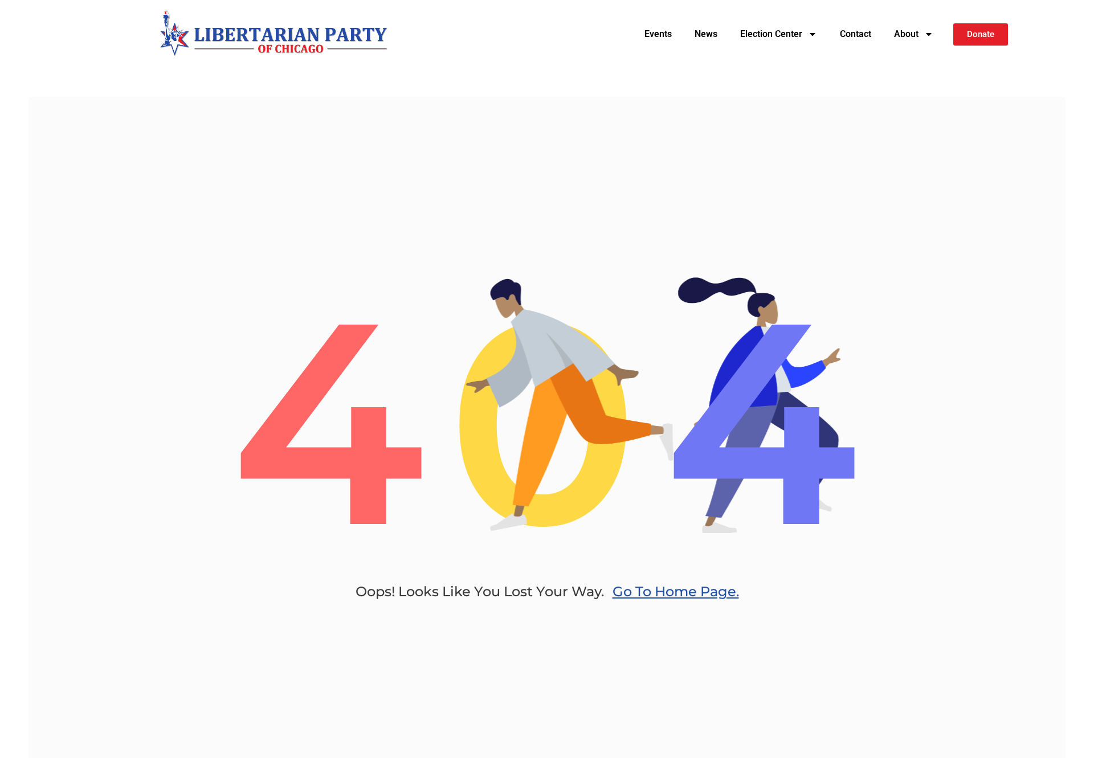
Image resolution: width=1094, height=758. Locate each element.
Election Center (771, 33)
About (906, 33)
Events (658, 33)
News (706, 33)
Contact (855, 33)
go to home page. (676, 591)
